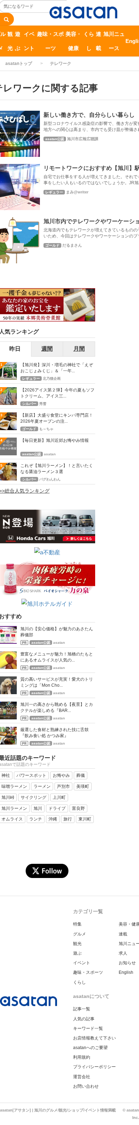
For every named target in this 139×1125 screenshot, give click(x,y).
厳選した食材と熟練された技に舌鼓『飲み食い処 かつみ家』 (54, 732)
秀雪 (42, 404)
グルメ (79, 934)
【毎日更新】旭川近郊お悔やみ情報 (54, 440)
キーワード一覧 (88, 1028)
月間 (79, 349)
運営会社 (81, 1076)
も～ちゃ (46, 429)
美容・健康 (74, 41)
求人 (123, 953)
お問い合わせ (86, 1086)
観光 (10, 41)
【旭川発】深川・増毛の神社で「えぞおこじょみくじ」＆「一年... (56, 367)
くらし (88, 41)
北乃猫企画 (52, 378)
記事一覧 (81, 1008)
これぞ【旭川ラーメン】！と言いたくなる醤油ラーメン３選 (56, 468)
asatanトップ (18, 63)
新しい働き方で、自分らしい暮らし (89, 115)
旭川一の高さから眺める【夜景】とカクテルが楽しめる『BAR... (56, 707)
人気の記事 (83, 1018)
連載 (98, 41)
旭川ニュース (114, 41)
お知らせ (127, 962)
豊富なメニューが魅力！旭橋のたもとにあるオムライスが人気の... (56, 657)
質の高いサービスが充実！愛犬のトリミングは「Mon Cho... (56, 682)
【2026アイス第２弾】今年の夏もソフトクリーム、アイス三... (57, 393)
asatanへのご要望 (90, 1047)
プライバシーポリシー (94, 1066)
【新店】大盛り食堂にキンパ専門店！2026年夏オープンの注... (56, 418)
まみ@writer (77, 192)
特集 (77, 924)
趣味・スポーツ (50, 41)
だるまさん (72, 245)
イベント (29, 41)
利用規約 (81, 1057)
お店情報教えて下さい (94, 1038)
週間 (47, 349)
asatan (50, 454)
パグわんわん (50, 479)
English (126, 972)
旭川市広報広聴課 (82, 139)
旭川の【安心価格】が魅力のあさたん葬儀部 (56, 631)
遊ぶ (17, 41)
